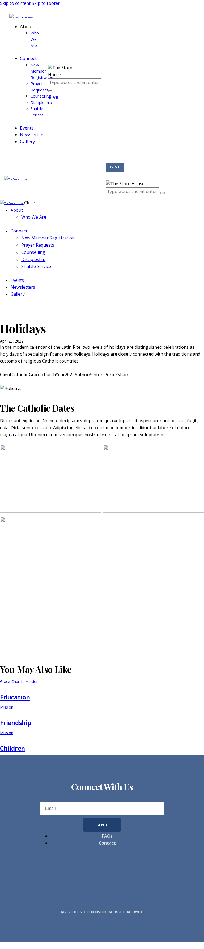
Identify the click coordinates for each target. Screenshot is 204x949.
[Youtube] (49, 866)
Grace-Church (11, 681)
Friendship (15, 723)
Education (15, 697)
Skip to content (15, 3)
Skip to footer (46, 3)
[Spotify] (128, 866)
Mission (32, 681)
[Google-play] (155, 866)
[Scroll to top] (3, 945)
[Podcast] (102, 881)
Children (12, 748)
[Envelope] (102, 866)
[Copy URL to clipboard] (21, 381)
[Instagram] (75, 866)
